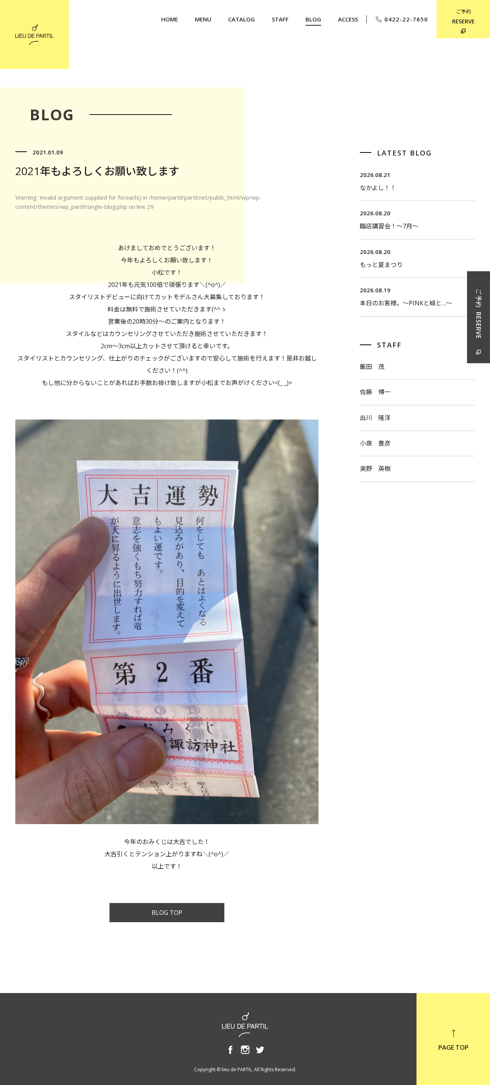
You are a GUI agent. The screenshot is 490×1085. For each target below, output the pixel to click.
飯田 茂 (372, 366)
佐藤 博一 (375, 392)
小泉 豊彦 (375, 443)
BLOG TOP (167, 912)
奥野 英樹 (375, 468)
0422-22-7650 (406, 19)
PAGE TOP (453, 1047)
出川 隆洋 (375, 417)
